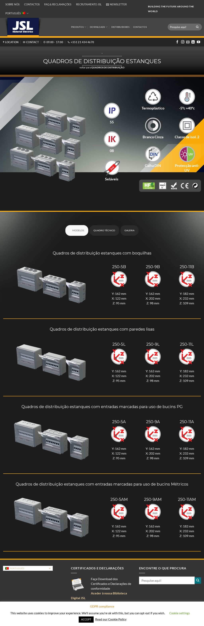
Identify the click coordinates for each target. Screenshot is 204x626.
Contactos (32, 4)
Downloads (97, 27)
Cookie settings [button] (179, 613)
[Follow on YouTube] (198, 42)
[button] (116, 4)
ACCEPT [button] (86, 619)
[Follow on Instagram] (182, 42)
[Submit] (197, 27)
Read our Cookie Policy (111, 619)
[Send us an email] (187, 42)
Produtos (77, 27)
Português (13, 13)
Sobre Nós (12, 4)
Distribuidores (120, 27)
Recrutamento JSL (89, 4)
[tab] (76, 230)
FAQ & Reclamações (57, 4)
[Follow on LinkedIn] (193, 42)
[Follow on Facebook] (177, 42)
